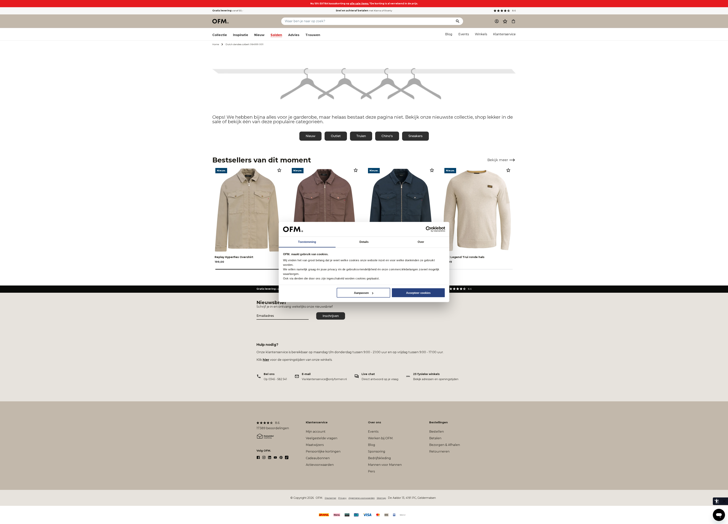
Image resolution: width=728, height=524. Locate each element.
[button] (505, 21)
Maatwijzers (315, 445)
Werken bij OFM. (380, 438)
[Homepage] (220, 21)
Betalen (435, 438)
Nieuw (259, 35)
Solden (276, 35)
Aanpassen (361, 292)
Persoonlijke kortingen (323, 451)
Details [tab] (364, 241)
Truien (361, 136)
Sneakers (415, 136)
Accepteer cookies (418, 292)
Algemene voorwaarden (361, 498)
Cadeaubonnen (318, 458)
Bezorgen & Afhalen (444, 445)
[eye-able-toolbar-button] (716, 501)
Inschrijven (330, 316)
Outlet (336, 136)
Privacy (342, 498)
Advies (293, 35)
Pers (371, 471)
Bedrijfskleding (379, 458)
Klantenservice (504, 34)
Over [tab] (421, 241)
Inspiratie (240, 35)
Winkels (481, 34)
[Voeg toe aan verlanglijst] (279, 170)
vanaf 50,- (227, 10)
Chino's (387, 136)
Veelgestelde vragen (321, 438)
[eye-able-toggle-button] (724, 501)
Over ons (374, 422)
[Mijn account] (496, 21)
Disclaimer (330, 498)
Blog (448, 34)
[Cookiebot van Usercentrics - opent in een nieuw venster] (428, 229)
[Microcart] (513, 21)
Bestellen (436, 431)
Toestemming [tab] (307, 241)
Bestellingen (438, 422)
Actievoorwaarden (320, 465)
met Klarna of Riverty (364, 10)
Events (463, 34)
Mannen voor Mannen (385, 465)
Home (215, 44)
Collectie (219, 35)
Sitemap (381, 498)
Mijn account (316, 431)
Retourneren (439, 451)
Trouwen (312, 35)
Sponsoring (376, 451)
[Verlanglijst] (505, 21)
